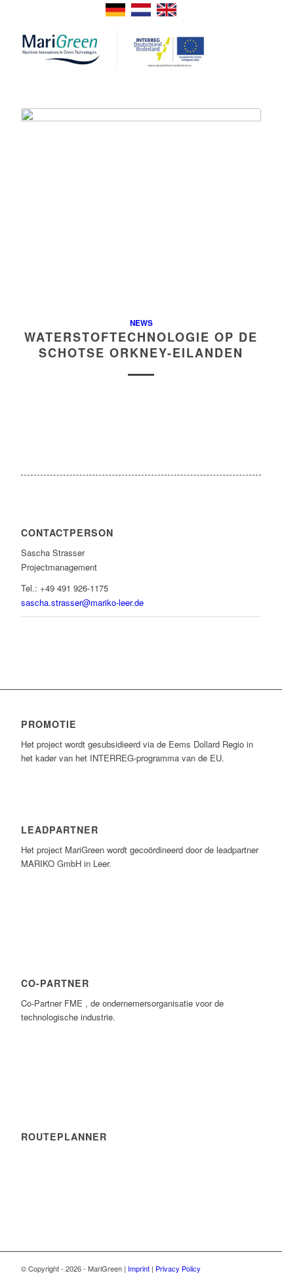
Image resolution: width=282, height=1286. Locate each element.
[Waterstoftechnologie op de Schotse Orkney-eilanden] (141, 205)
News (141, 323)
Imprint (139, 1268)
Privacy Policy (178, 1268)
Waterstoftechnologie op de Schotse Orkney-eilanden (141, 345)
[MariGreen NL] (116, 49)
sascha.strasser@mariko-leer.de (82, 602)
